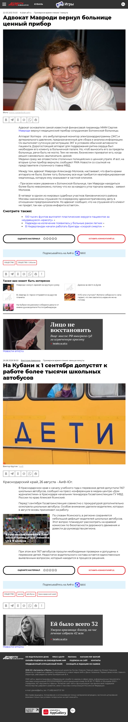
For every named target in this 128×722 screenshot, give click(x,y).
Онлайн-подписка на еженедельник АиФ (45, 661)
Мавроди (25, 130)
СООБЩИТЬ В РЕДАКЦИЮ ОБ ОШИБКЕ (83, 664)
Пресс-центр (58, 657)
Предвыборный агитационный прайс (44, 664)
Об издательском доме (37, 657)
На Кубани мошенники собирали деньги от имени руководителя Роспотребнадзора (37, 306)
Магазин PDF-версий (90, 657)
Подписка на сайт (78, 661)
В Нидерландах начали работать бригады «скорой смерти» (63, 226)
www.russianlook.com (19, 112)
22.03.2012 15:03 (10, 13)
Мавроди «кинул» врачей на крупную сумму (37, 285)
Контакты (96, 661)
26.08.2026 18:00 (10, 360)
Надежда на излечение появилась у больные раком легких (63, 223)
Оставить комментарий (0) (101, 239)
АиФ (21, 466)
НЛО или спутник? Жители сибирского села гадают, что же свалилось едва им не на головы (99, 297)
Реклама (72, 657)
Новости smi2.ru (13, 351)
